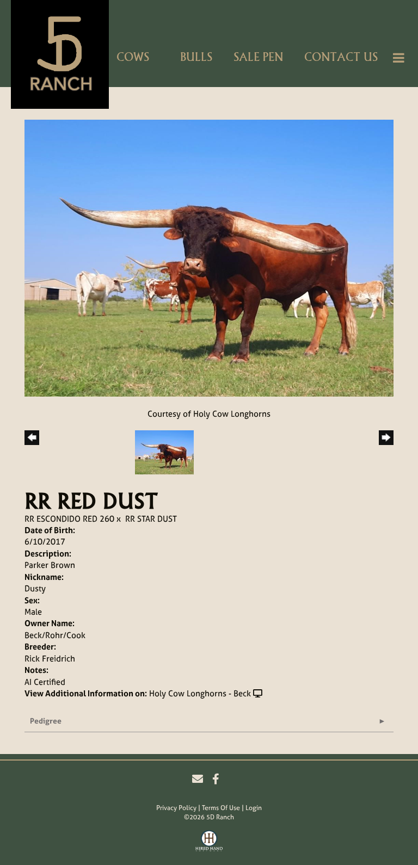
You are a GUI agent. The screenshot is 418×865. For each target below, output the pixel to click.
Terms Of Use (221, 808)
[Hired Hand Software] (209, 842)
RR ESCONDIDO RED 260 (69, 518)
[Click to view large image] (209, 257)
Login (253, 808)
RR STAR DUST (151, 518)
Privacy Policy (176, 808)
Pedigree (46, 720)
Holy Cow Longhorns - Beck (200, 693)
